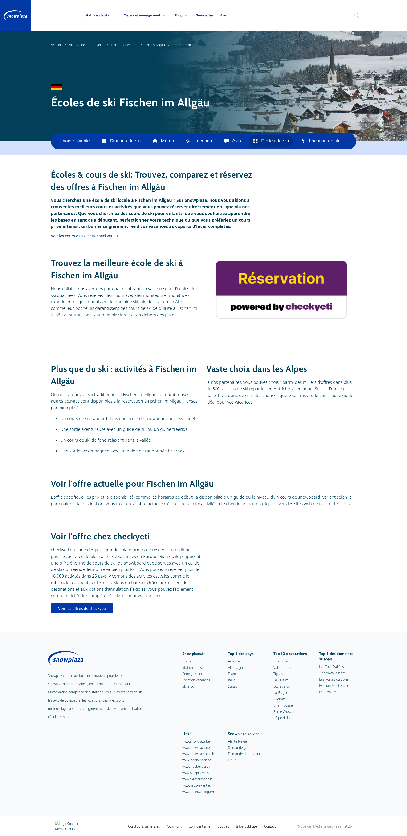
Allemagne (77, 45)
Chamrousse (283, 705)
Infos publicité (246, 826)
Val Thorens (282, 667)
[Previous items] (56, 141)
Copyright (174, 826)
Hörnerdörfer (121, 45)
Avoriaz (279, 699)
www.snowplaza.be (196, 741)
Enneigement (192, 673)
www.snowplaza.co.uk (198, 753)
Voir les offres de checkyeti (82, 608)
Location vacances (196, 680)
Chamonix (281, 661)
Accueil (56, 45)
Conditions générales (144, 826)
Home (186, 661)
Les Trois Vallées (331, 666)
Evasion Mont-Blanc (334, 685)
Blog (178, 15)
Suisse (233, 686)
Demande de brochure (245, 753)
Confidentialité (199, 826)
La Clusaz (280, 680)
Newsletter (204, 15)
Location (203, 140)
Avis (223, 15)
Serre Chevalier (285, 711)
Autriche (234, 661)
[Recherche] (355, 15)
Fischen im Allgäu (152, 45)
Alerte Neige (237, 741)
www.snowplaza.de (196, 747)
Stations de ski (97, 15)
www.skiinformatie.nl (197, 779)
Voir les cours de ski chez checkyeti (82, 236)
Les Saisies (281, 686)
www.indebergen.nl (196, 766)
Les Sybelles (328, 692)
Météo (167, 140)
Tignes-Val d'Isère (332, 673)
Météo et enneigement (141, 15)
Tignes (278, 673)
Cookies (223, 826)
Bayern (98, 45)
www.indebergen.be (197, 760)
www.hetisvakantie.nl (197, 785)
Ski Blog (188, 686)
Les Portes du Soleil (334, 679)
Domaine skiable (72, 140)
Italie (231, 680)
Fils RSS (233, 760)
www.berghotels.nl (195, 773)
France (233, 673)
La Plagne (280, 692)
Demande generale (242, 747)
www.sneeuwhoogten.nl (199, 791)
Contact (270, 826)
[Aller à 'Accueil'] (15, 15)
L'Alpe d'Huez (283, 717)
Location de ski (324, 140)
